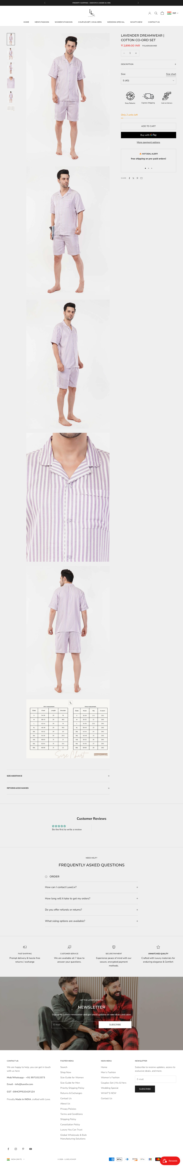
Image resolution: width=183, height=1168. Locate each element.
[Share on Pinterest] (137, 178)
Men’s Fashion (42, 22)
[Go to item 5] (11, 97)
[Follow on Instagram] (15, 1148)
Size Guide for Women (72, 1077)
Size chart (171, 74)
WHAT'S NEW (136, 22)
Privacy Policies (68, 1109)
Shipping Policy (68, 1119)
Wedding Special (116, 22)
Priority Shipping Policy (72, 1088)
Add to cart (148, 126)
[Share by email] (141, 178)
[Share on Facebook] (129, 178)
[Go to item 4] (11, 82)
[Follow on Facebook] (8, 1148)
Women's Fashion (63, 22)
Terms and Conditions (71, 1114)
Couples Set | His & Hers (90, 22)
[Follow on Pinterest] (23, 1148)
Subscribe (115, 1024)
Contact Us (154, 22)
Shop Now (65, 1072)
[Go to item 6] (11, 108)
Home (26, 22)
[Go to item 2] (11, 54)
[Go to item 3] (11, 68)
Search (63, 1067)
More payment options (148, 142)
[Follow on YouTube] (30, 1148)
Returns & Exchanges (71, 1093)
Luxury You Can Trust (71, 1129)
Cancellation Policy (70, 1124)
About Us (65, 1103)
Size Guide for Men (70, 1082)
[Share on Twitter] (133, 178)
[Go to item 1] (11, 39)
